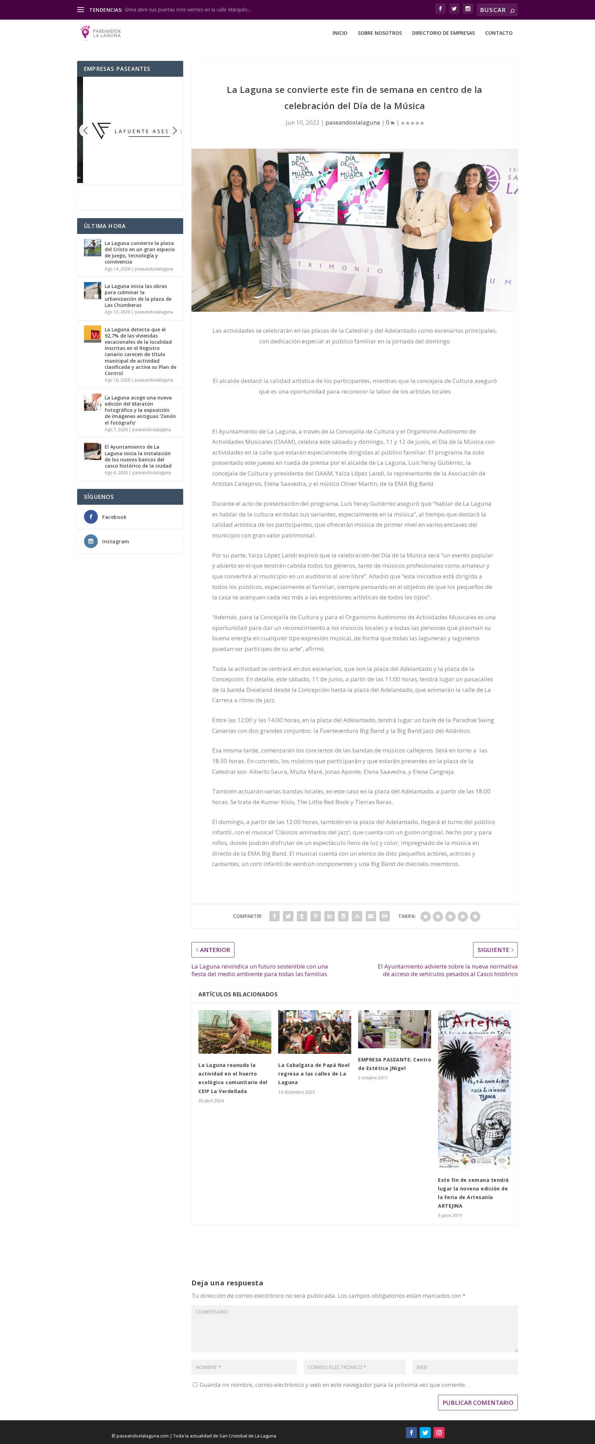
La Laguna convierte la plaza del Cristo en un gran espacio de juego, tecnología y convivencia (140, 252)
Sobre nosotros (380, 33)
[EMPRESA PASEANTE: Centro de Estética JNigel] (394, 1029)
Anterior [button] (86, 130)
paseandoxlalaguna (352, 122)
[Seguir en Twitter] (425, 1432)
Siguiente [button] (174, 130)
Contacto (499, 33)
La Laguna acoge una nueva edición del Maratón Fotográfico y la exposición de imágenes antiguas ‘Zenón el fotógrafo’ (140, 410)
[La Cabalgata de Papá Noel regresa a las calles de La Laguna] (314, 1032)
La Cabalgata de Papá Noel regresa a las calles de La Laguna (314, 1073)
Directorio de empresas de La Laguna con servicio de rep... (190, 9)
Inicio (340, 33)
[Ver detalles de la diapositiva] (137, 130)
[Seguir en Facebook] (411, 1432)
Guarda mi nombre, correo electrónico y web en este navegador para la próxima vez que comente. (333, 1385)
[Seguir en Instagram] (439, 1432)
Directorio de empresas (443, 33)
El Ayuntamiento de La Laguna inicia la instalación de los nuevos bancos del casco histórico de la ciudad (138, 456)
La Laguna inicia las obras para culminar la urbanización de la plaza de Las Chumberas (138, 295)
